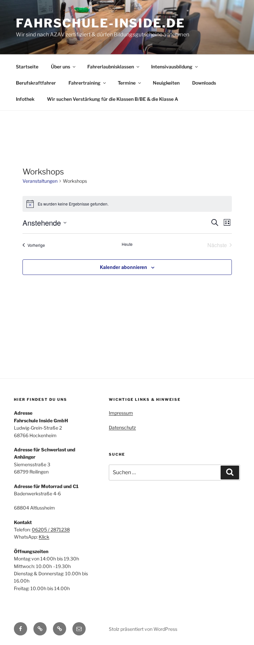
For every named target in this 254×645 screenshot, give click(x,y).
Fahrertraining (84, 83)
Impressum (121, 413)
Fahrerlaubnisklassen (110, 66)
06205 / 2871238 (51, 529)
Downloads (204, 83)
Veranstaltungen (40, 181)
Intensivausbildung (171, 66)
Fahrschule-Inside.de (100, 23)
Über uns (60, 66)
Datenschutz (122, 427)
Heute (127, 244)
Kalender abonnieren (123, 267)
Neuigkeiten (166, 83)
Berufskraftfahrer (36, 83)
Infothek (25, 99)
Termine (127, 83)
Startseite (27, 66)
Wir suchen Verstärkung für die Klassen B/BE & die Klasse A (112, 99)
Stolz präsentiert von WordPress (143, 629)
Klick (44, 537)
